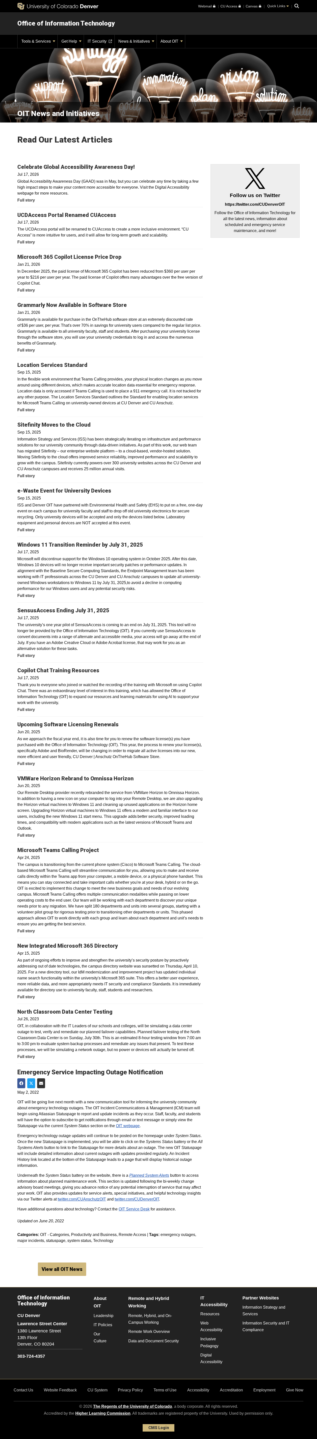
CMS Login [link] (158, 1427)
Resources (209, 1314)
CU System (97, 1390)
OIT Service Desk (134, 1209)
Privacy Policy (130, 1390)
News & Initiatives (134, 41)
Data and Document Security (153, 1341)
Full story (26, 200)
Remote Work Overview (149, 1331)
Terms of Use (165, 1390)
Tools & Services (36, 41)
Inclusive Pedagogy (209, 1342)
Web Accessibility (211, 1326)
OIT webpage (128, 1126)
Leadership (103, 1316)
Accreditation (231, 1390)
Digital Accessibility (211, 1358)
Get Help (69, 41)
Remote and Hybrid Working (148, 1302)
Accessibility (198, 1390)
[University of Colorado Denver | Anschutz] (57, 6)
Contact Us (23, 1390)
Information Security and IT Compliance (266, 1326)
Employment (264, 1390)
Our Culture (100, 1337)
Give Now (294, 1390)
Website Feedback (60, 1390)
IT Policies (103, 1325)
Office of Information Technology (66, 23)
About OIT (169, 41)
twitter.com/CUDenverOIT (137, 1199)
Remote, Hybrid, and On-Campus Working (150, 1319)
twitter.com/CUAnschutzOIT (82, 1199)
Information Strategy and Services (263, 1310)
